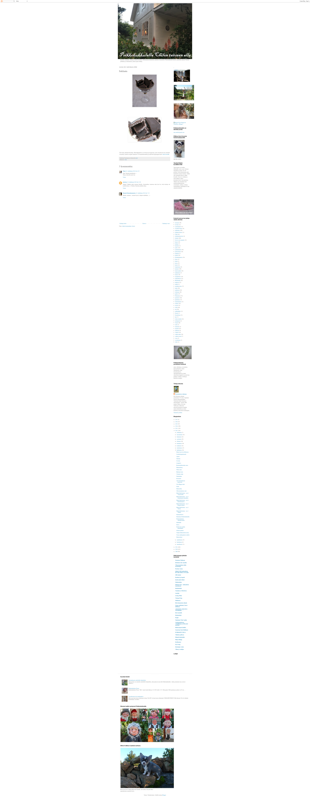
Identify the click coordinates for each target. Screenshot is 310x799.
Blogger (164, 795)
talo (176, 317)
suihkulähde (177, 311)
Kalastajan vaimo (179, 647)
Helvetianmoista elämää (181, 603)
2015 (176, 424)
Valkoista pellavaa (179, 635)
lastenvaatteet (178, 271)
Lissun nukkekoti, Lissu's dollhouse (181, 605)
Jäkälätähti (178, 522)
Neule (177, 486)
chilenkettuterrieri (179, 236)
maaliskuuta (179, 540)
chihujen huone (178, 232)
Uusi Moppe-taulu (180, 484)
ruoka (126, 159)
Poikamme (177, 296)
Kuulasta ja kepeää (180, 577)
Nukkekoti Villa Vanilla (181, 620)
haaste (176, 242)
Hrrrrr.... (178, 524)
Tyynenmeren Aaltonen (181, 394)
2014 (176, 426)
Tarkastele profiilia (178, 412)
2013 (176, 428)
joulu (176, 247)
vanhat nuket (178, 334)
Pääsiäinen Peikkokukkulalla (182, 516)
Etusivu (144, 223)
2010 (176, 549)
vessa (176, 338)
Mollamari (177, 600)
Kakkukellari (178, 588)
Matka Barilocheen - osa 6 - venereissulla (182, 493)
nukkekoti (177, 290)
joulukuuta (179, 432)
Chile (176, 234)
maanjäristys (178, 276)
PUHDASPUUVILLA (180, 632)
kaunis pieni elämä (179, 580)
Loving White (178, 595)
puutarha (177, 298)
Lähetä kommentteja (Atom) (128, 226)
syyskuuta (179, 439)
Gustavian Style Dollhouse (181, 630)
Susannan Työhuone (180, 560)
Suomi (176, 313)
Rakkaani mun (179, 472)
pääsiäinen (177, 299)
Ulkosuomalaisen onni (181, 491)
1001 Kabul (178, 575)
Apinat (177, 456)
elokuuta (179, 441)
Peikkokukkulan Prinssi (133, 688)
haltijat (176, 244)
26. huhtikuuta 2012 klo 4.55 (132, 171)
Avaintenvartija (178, 228)
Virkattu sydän (179, 474)
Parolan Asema (179, 569)
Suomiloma (177, 315)
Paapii (176, 617)
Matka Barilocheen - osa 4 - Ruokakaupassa (182, 500)
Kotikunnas (178, 642)
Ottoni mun (179, 469)
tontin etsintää (178, 319)
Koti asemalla (178, 613)
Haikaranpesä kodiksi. (180, 627)
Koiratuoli (178, 478)
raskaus (176, 303)
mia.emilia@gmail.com (179, 132)
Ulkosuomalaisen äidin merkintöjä (180, 565)
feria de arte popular (179, 240)
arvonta (176, 224)
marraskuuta (180, 434)
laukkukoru (177, 273)
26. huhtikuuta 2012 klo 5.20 (134, 182)
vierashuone (177, 340)
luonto (176, 274)
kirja (176, 259)
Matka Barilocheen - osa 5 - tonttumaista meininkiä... (182, 497)
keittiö (176, 255)
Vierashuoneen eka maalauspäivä (135, 696)
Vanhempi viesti (166, 223)
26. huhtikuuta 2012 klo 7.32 (142, 193)
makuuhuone (178, 278)
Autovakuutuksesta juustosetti (180, 481)
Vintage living (178, 598)
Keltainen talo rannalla (181, 562)
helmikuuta (179, 542)
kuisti (176, 265)
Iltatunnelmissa (179, 514)
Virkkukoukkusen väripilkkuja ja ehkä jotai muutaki (181, 624)
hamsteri (177, 246)
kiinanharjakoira (178, 257)
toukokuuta (179, 448)
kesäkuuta (179, 445)
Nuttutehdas (179, 476)
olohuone (177, 292)
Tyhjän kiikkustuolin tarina (182, 532)
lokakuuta (179, 437)
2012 (176, 430)
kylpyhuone (177, 267)
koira (176, 263)
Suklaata (178, 458)
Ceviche (178, 461)
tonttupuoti (177, 321)
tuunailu (177, 328)
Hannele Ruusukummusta (129, 193)
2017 (176, 419)
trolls (176, 324)
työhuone (177, 330)
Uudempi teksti (122, 223)
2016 (176, 421)
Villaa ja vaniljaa (179, 649)
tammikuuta (179, 544)
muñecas (177, 282)
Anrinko (177, 593)
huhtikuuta (179, 450)
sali (176, 309)
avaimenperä (178, 226)
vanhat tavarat (178, 336)
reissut (176, 305)
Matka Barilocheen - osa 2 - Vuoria (182, 508)
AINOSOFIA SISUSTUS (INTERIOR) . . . (181, 609)
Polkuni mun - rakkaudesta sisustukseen (182, 585)
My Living (177, 644)
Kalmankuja (178, 615)
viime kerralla (165, 154)
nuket (176, 288)
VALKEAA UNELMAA (181, 591)
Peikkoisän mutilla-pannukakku (180, 527)
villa (176, 342)
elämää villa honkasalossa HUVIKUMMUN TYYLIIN (182, 571)
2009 (176, 551)
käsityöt (176, 269)
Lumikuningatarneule (181, 454)
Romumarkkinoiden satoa (182, 465)
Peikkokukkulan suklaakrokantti (180, 519)
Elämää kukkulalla (180, 637)
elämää (176, 238)
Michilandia (177, 280)
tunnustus (177, 326)
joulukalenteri (178, 249)
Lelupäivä (178, 463)
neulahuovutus (178, 286)
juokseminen (178, 251)
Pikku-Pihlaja (178, 639)
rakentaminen (178, 301)
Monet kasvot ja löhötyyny (182, 452)
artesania (177, 222)
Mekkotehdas (178, 582)
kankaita (177, 253)
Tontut (176, 322)
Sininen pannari (180, 530)
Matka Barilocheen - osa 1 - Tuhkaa (182, 511)
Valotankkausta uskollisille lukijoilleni (137, 680)
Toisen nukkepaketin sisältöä (182, 535)
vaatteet (176, 332)
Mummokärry (179, 467)
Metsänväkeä (179, 537)
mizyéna (125, 182)
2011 (176, 547)
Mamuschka (179, 488)
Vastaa (124, 177)
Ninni (124, 171)
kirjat (176, 261)
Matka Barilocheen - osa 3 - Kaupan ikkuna (182, 504)
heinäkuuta (179, 443)
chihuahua (177, 230)
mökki (176, 284)
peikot (176, 294)
